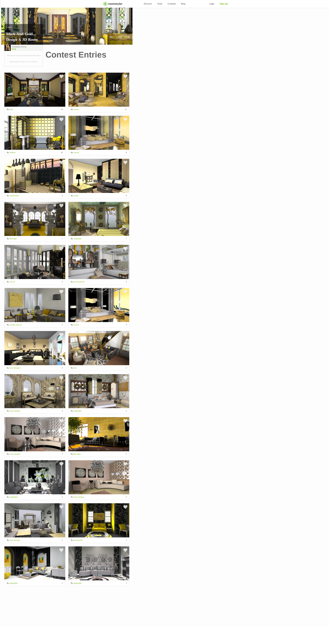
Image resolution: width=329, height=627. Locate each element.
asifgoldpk (77, 239)
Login (211, 4)
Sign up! (224, 4)
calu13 (12, 282)
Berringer (13, 239)
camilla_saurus (15, 325)
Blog (183, 4)
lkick (75, 368)
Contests (172, 4)
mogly (75, 196)
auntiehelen (14, 196)
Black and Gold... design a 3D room (22, 36)
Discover (148, 4)
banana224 (78, 540)
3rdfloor (12, 152)
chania (76, 109)
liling (14, 49)
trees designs (14, 368)
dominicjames (79, 282)
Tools (159, 4)
